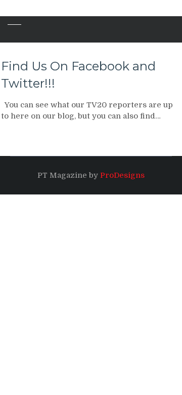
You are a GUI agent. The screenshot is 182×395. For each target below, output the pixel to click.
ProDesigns (122, 175)
